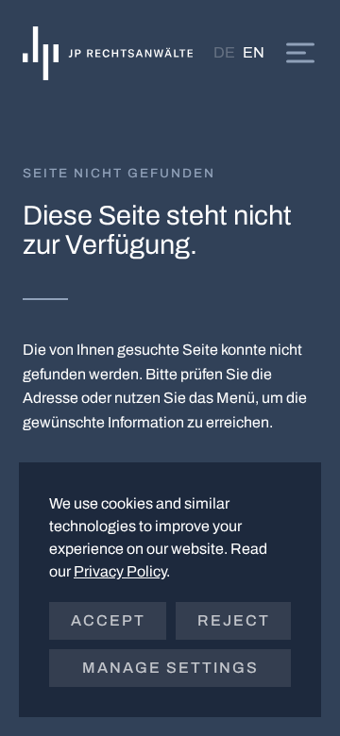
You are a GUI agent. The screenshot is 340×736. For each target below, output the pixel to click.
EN (253, 52)
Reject (233, 620)
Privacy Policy (120, 571)
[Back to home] (108, 53)
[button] (300, 53)
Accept (108, 620)
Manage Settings (170, 668)
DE (224, 52)
